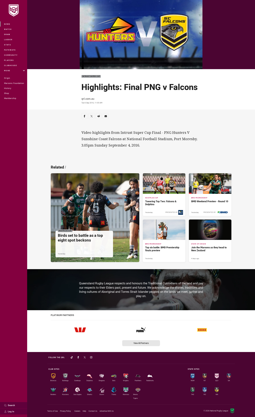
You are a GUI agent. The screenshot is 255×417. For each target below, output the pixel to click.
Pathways (10, 50)
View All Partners (141, 343)
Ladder (8, 39)
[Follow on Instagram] (91, 357)
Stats (7, 45)
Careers (77, 411)
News (7, 24)
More (7, 70)
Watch (8, 29)
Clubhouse (10, 65)
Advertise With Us (107, 411)
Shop (6, 93)
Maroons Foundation (14, 83)
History (7, 88)
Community (11, 55)
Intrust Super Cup (91, 76)
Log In (11, 411)
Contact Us (93, 411)
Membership (10, 98)
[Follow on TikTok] (72, 357)
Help (84, 411)
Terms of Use (52, 411)
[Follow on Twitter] (85, 357)
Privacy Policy (65, 411)
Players (9, 60)
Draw (7, 34)
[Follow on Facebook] (78, 357)
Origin (7, 78)
